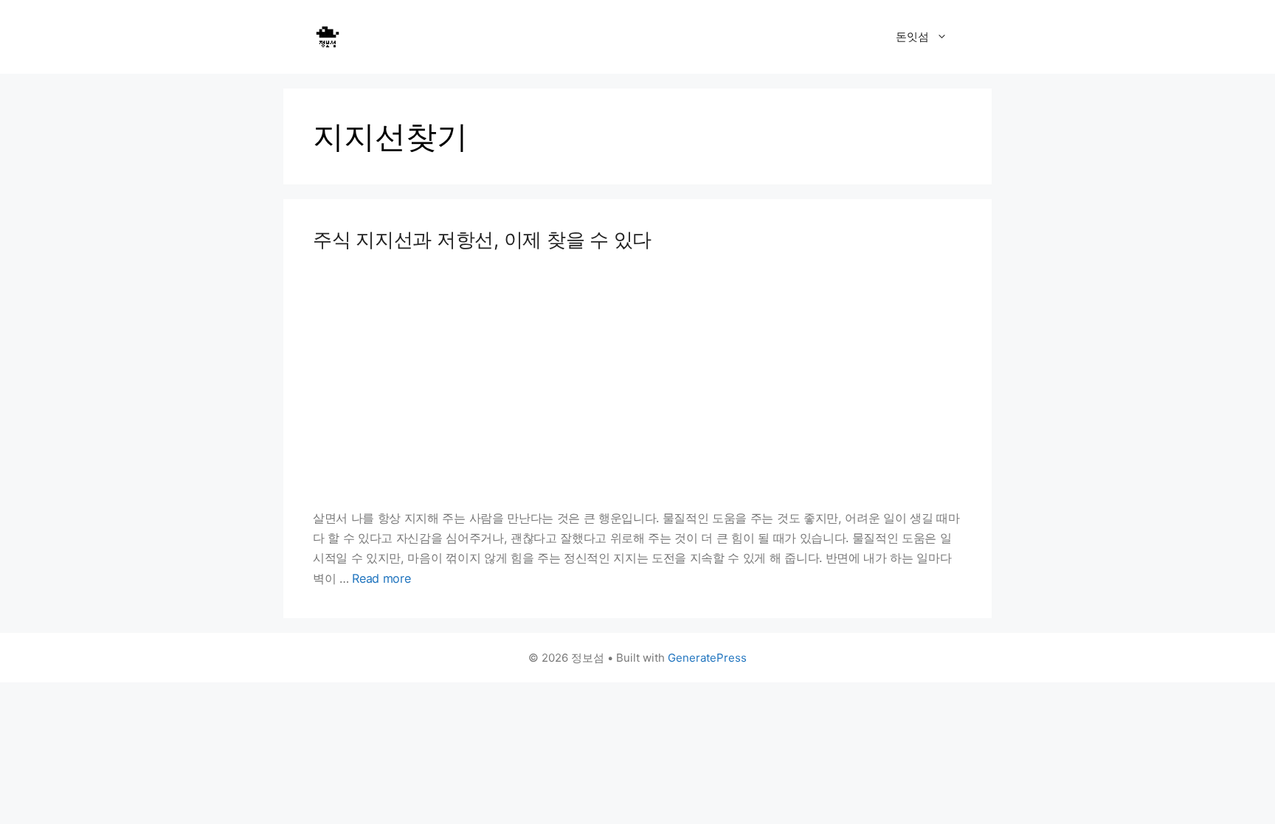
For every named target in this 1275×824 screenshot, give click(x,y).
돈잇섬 (912, 37)
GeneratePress (707, 658)
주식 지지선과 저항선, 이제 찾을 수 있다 (482, 239)
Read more (381, 578)
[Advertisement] (637, 380)
